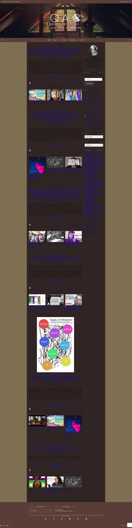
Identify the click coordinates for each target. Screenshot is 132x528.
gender (88, 162)
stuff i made (96, 208)
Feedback (54, 374)
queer (92, 198)
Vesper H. (33, 83)
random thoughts (91, 204)
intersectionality (91, 168)
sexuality (88, 208)
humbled (50, 243)
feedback (96, 159)
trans (87, 224)
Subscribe (90, 83)
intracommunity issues (92, 171)
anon (91, 153)
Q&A (55, 47)
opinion (88, 192)
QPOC (87, 198)
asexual (88, 156)
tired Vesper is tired (91, 221)
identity (97, 165)
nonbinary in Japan (91, 189)
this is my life (89, 218)
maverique (98, 183)
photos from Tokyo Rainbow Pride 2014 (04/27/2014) (35, 245)
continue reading (55, 77)
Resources (72, 40)
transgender (95, 224)
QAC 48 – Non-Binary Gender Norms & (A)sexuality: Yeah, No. (72, 245)
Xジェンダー (93, 227)
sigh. (30, 488)
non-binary (92, 186)
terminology (89, 211)
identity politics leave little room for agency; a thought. (55, 170)
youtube (88, 230)
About (55, 40)
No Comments (60, 57)
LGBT (92, 177)
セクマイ (95, 230)
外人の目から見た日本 (91, 233)
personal (94, 192)
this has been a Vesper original (92, 214)
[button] (37, 94)
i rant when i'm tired (91, 174)
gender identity (96, 162)
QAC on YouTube (6, 1)
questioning (89, 201)
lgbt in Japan (89, 180)
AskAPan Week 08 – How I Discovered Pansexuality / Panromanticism (73, 170)
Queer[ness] (61, 47)
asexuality (95, 156)
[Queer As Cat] (66, 20)
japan (87, 177)
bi (91, 159)
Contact (81, 40)
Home (49, 40)
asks (87, 159)
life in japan (89, 183)
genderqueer (89, 165)
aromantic (98, 153)
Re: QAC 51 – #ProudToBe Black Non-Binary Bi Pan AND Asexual (37, 308)
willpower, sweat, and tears (91, 109)
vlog (87, 227)
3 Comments (61, 454)
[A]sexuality (50, 47)
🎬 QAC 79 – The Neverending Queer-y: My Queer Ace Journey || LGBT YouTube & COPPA (94, 119)
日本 (99, 233)
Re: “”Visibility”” (69, 488)
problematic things (91, 195)
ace (87, 153)
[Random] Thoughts (60, 445)
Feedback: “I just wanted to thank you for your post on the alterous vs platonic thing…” (55, 379)
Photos (63, 40)
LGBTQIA (97, 180)
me (86, 186)
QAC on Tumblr (16, 1)
